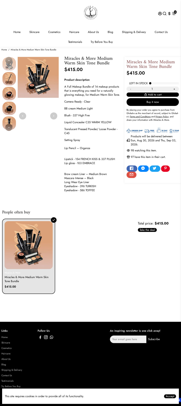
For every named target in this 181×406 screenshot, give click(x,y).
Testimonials (75, 42)
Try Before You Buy (102, 42)
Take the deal (147, 230)
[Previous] (8, 60)
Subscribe (154, 339)
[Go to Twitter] (155, 168)
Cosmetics (54, 32)
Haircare (74, 32)
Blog (110, 32)
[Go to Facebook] (132, 168)
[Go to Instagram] (46, 338)
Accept (170, 396)
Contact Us (161, 32)
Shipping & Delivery (134, 32)
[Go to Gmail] (131, 175)
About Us (93, 32)
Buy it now (153, 102)
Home (17, 32)
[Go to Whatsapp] (51, 338)
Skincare (34, 32)
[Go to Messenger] (143, 168)
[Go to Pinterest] (165, 168)
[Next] (8, 127)
